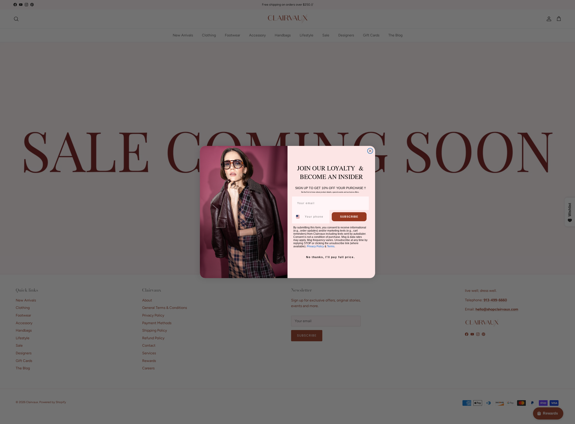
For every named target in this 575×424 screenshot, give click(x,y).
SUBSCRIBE (349, 216)
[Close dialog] (370, 151)
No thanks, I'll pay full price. (330, 257)
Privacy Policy (315, 246)
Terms (330, 246)
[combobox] (298, 216)
